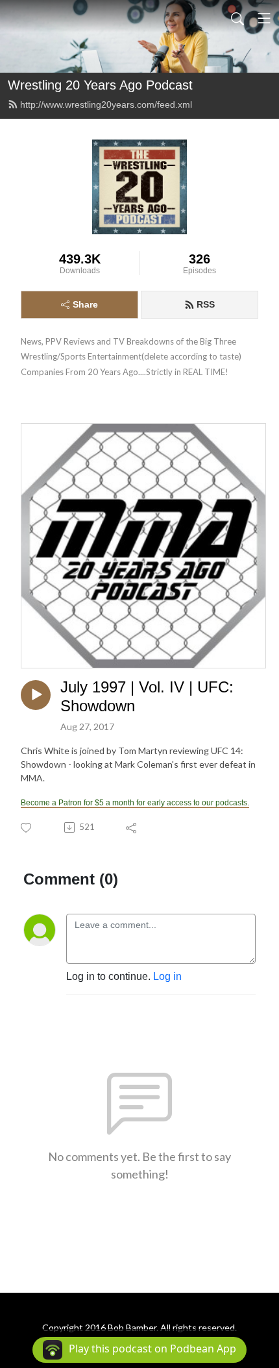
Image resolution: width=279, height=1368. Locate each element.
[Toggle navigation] (264, 18)
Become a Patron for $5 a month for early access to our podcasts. (135, 802)
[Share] (132, 827)
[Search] (237, 18)
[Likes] (26, 828)
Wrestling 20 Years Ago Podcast (100, 85)
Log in (167, 976)
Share (85, 304)
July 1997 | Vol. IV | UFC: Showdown (147, 696)
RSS (206, 304)
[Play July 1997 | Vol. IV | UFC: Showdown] (36, 695)
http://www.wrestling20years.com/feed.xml (106, 104)
